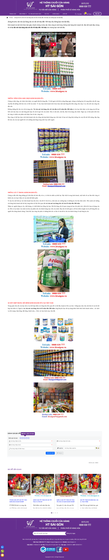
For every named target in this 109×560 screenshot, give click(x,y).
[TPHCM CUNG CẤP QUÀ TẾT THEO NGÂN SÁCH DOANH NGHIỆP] (19, 485)
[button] (76, 14)
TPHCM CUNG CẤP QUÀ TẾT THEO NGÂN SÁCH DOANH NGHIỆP (18, 500)
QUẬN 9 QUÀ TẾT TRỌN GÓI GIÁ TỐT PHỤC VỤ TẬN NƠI (42, 500)
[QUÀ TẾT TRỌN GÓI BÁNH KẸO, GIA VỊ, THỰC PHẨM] (89, 485)
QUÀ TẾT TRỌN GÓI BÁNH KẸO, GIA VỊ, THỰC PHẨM (89, 500)
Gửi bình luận (50, 453)
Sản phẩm (22, 13)
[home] (7, 17)
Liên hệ (65, 13)
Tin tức (46, 13)
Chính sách (55, 13)
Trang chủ (12, 13)
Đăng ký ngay (70, 533)
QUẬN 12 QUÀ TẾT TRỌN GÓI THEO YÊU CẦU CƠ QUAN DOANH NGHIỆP (66, 500)
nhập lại (60, 453)
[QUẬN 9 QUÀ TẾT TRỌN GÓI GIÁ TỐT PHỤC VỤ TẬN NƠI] (42, 485)
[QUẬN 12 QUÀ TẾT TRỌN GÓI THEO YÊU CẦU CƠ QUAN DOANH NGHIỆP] (66, 485)
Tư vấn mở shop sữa (34, 13)
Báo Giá (97, 13)
